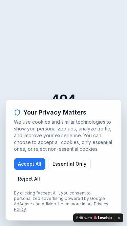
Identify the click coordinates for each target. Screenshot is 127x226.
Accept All (29, 164)
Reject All (29, 179)
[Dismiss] (119, 218)
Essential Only (69, 164)
